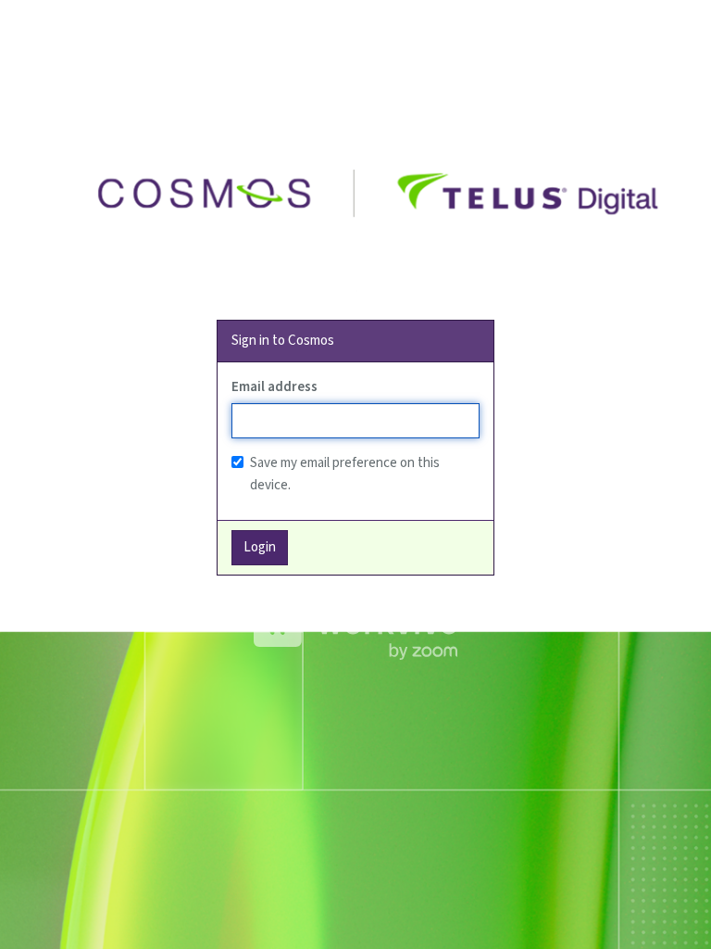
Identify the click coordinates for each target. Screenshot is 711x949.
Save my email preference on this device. (345, 474)
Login (259, 547)
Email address (274, 387)
